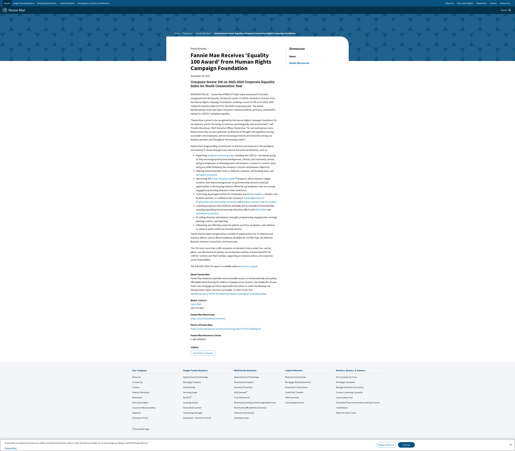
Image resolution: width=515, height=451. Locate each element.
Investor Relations (140, 392)
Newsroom (188, 33)
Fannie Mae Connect (192, 407)
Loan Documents (242, 397)
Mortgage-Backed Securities (298, 382)
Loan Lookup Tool (344, 397)
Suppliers (136, 412)
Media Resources (299, 63)
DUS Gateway (240, 392)
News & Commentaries (295, 377)
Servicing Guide (190, 392)
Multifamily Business (47, 3)
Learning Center (190, 402)
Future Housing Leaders (224, 178)
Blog (264, 293)
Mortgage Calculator (345, 382)
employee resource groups (220, 155)
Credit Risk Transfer (294, 392)
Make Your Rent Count (346, 412)
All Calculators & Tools (346, 377)
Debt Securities (292, 397)
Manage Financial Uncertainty (349, 387)
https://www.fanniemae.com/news (208, 318)
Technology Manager (193, 412)
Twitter (212, 293)
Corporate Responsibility (143, 407)
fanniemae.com (198, 293)
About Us (136, 377)
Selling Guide (189, 387)
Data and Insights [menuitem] (465, 3)
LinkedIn (233, 293)
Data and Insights (140, 402)
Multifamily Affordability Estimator (250, 407)
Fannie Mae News (203, 33)
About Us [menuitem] (450, 3)
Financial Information (244, 412)
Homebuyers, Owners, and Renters (93, 3)
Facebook (222, 293)
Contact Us (137, 382)
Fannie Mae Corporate (203, 353)
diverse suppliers (255, 194)
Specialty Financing (243, 387)
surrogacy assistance (206, 174)
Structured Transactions (296, 387)
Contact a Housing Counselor (349, 392)
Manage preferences (386, 445)
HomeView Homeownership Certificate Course (358, 402)
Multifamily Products (244, 382)
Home (7, 3)
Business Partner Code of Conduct (259, 201)
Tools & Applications (294, 402)
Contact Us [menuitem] (505, 3)
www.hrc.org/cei (249, 266)
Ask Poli (187, 397)
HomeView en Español (207, 213)
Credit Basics (342, 407)
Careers (135, 387)
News (292, 56)
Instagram (244, 293)
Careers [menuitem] (493, 3)
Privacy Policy (11, 448)
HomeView (261, 209)
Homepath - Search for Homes (197, 418)
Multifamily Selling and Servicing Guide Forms (255, 402)
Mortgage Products (192, 382)
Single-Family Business (23, 3)
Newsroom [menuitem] (482, 3)
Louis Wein (196, 304)
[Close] (511, 445)
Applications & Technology (195, 377)
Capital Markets (67, 3)
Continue (406, 445)
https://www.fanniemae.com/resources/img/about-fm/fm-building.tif (226, 328)
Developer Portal (140, 418)
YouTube (255, 293)
